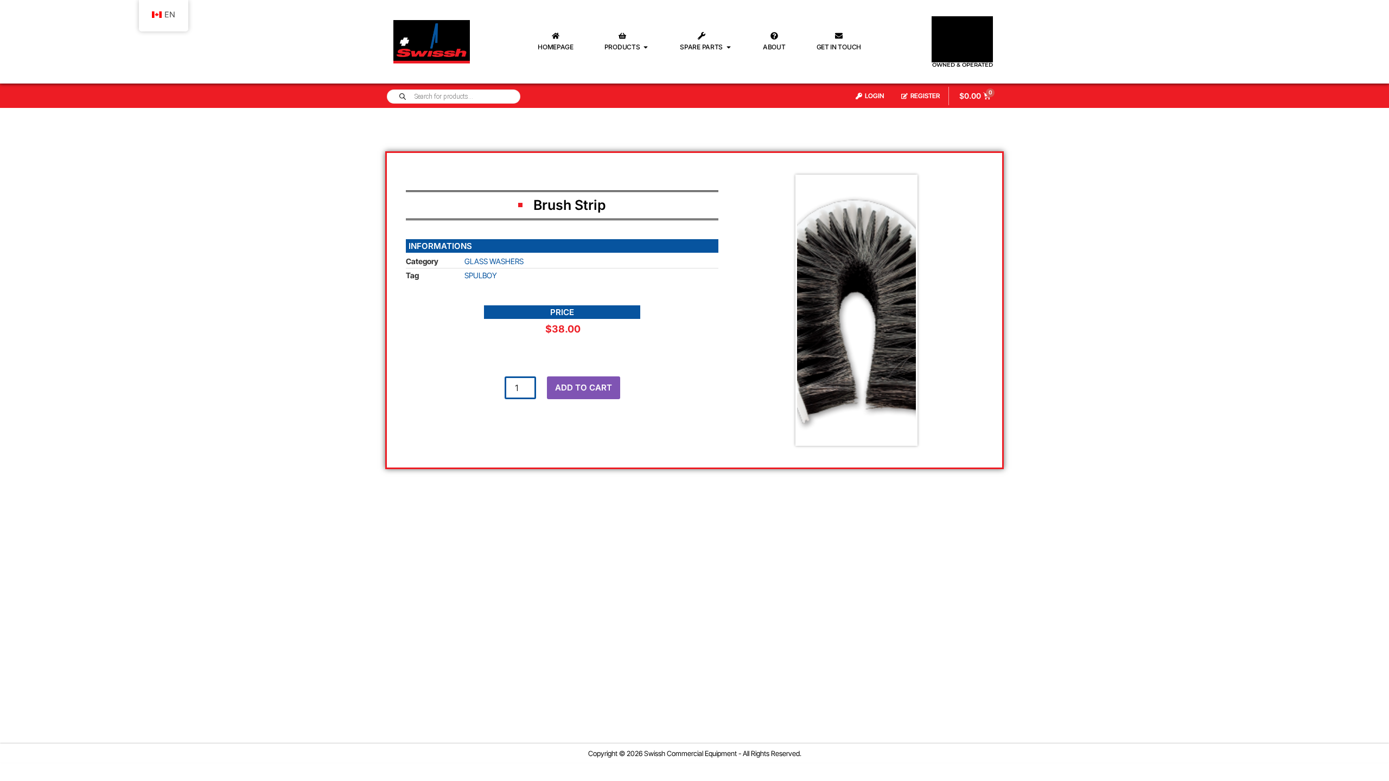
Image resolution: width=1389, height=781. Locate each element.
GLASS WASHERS (494, 261)
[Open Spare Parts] (728, 47)
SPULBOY (480, 275)
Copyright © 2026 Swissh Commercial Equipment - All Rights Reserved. (694, 753)
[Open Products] (645, 47)
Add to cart (583, 387)
